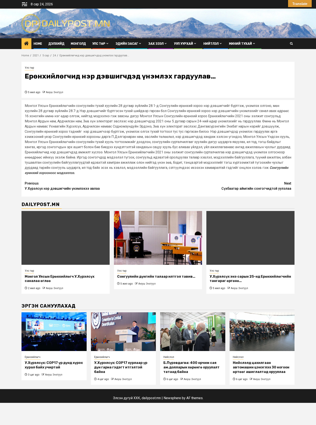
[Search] (291, 43)
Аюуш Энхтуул (54, 92)
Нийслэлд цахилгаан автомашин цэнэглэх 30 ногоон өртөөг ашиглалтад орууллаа (261, 367)
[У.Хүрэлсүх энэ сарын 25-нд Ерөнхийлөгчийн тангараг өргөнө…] (250, 238)
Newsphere (172, 398)
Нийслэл (168, 357)
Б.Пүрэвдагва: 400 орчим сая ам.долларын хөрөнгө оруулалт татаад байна (191, 367)
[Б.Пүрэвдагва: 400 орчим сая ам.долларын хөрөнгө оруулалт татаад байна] (192, 331)
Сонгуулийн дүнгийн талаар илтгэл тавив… (156, 276)
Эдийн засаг (127, 44)
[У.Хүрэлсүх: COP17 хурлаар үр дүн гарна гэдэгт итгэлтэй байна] (123, 331)
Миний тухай (240, 44)
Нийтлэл (211, 44)
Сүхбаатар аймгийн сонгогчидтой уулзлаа (256, 186)
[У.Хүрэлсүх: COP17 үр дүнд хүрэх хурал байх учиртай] (54, 331)
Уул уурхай (183, 44)
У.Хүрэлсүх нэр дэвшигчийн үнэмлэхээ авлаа (62, 186)
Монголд (78, 44)
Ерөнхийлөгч (32, 357)
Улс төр (98, 44)
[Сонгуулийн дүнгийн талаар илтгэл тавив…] (158, 238)
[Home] (26, 44)
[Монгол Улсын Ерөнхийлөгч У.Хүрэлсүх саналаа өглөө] (65, 238)
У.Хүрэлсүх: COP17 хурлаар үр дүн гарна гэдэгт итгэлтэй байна (120, 367)
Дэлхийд (56, 44)
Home (38, 44)
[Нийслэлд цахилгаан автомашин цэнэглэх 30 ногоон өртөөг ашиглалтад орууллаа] (262, 331)
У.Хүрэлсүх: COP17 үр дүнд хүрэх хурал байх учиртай (54, 365)
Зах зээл (156, 44)
